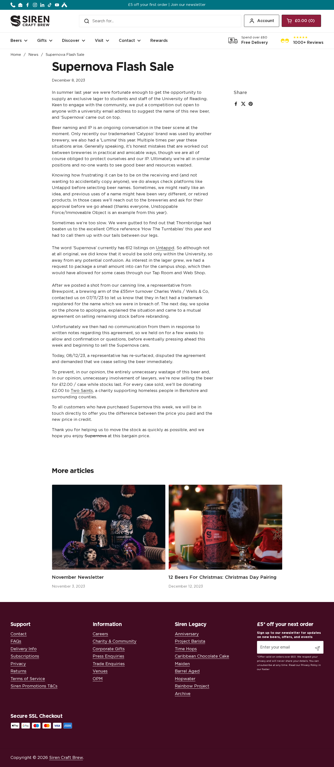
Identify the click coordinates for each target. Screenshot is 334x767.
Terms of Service (28, 679)
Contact (19, 634)
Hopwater (185, 679)
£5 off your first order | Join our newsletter (167, 5)
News (33, 55)
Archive (182, 694)
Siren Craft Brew (66, 757)
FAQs (16, 641)
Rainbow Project (192, 686)
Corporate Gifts (109, 649)
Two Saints (82, 391)
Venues (100, 671)
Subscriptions (25, 656)
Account (265, 21)
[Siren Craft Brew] (30, 20)
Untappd (165, 248)
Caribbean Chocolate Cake (202, 656)
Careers (100, 634)
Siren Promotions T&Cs (34, 686)
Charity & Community (114, 641)
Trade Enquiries (109, 664)
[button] (301, 21)
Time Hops (186, 649)
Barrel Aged (187, 671)
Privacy (18, 664)
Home (16, 55)
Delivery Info (24, 649)
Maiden (182, 664)
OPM (98, 679)
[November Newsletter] (109, 527)
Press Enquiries (108, 656)
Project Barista (190, 641)
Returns (18, 671)
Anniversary (187, 634)
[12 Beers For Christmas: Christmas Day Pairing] (225, 527)
